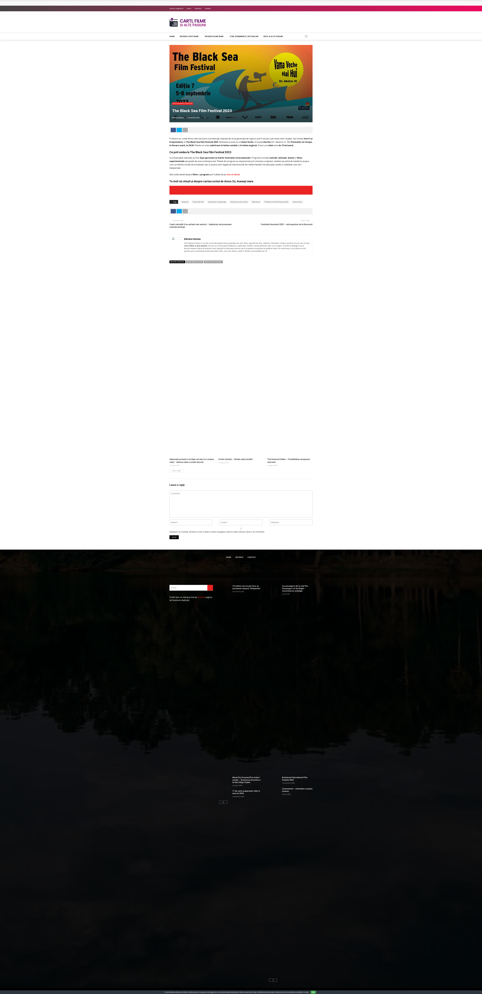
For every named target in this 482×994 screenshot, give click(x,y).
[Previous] (221, 802)
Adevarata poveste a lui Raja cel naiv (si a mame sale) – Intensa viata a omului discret (209, 3)
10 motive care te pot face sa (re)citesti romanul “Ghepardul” (246, 587)
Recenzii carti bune (189, 36)
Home (189, 8)
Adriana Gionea (178, 118)
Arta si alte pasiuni (273, 36)
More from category (213, 262)
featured (185, 202)
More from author (194, 262)
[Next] (225, 802)
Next (179, 471)
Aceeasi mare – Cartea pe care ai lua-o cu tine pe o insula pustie (215, 190)
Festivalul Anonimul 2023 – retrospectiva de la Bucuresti (287, 224)
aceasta (201, 597)
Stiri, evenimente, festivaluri (244, 36)
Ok (313, 992)
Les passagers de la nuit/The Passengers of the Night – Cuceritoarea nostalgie (295, 588)
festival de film (198, 202)
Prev (174, 471)
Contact (208, 8)
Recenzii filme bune (214, 36)
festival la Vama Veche (239, 202)
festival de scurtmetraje (217, 202)
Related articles (177, 262)
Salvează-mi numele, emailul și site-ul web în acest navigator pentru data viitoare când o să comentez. (217, 531)
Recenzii (198, 8)
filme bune (256, 202)
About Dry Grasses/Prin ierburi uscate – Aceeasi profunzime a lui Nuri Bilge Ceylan (246, 779)
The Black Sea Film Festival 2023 (276, 202)
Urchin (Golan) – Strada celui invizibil (235, 459)
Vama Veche (297, 202)
